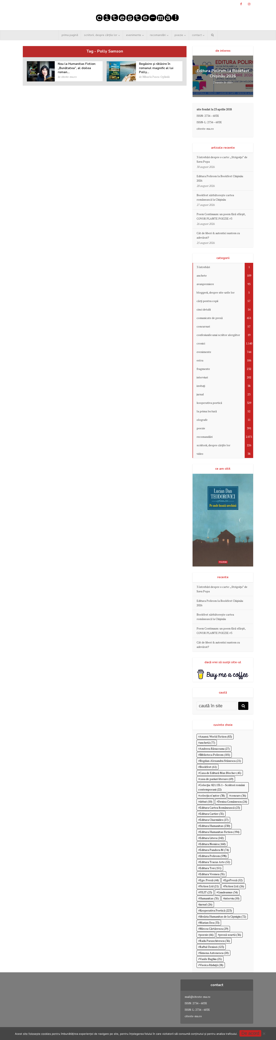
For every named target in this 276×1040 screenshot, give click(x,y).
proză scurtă (230, 935)
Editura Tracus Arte (215, 862)
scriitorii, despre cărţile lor (100, 35)
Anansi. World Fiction (216, 736)
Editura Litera (212, 838)
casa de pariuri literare (216, 779)
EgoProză (233, 880)
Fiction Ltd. (234, 886)
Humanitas (209, 898)
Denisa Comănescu (232, 801)
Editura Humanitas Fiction (219, 832)
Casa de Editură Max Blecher (220, 773)
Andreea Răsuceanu (215, 749)
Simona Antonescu (214, 953)
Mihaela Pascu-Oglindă (156, 77)
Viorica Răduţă (211, 965)
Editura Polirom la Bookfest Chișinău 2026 (223, 73)
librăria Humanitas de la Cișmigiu (223, 916)
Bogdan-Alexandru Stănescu (220, 761)
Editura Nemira (213, 844)
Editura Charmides (214, 820)
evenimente (133, 35)
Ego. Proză (209, 880)
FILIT (206, 892)
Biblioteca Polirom (215, 755)
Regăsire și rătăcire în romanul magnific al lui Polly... (156, 68)
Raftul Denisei (212, 947)
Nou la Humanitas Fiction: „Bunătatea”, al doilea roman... (77, 68)
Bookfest (208, 767)
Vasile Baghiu (211, 959)
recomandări (158, 35)
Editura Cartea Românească (220, 807)
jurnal (206, 904)
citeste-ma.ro (69, 77)
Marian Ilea (209, 922)
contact (197, 35)
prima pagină (70, 35)
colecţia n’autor (212, 795)
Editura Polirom (213, 856)
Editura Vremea (212, 874)
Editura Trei (210, 868)
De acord (250, 1033)
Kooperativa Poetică (216, 910)
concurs (238, 795)
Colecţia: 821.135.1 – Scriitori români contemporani (221, 787)
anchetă (207, 742)
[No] (264, 1034)
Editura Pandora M (214, 850)
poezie (179, 35)
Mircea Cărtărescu (214, 929)
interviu (231, 898)
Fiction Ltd (209, 886)
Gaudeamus (228, 892)
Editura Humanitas (215, 826)
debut (206, 801)
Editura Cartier (212, 814)
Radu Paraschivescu (215, 941)
